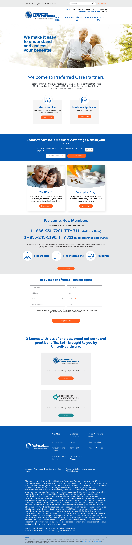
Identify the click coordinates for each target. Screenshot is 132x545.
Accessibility (57, 442)
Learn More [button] (84, 116)
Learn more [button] (47, 117)
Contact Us (101, 18)
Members (69, 17)
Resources (90, 17)
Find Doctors (41, 255)
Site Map (56, 434)
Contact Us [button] (66, 268)
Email (70, 304)
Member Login (33, 3)
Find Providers (49, 3)
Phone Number (37, 304)
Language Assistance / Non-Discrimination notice (43, 470)
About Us (79, 18)
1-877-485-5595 (80, 9)
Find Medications (73, 255)
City (70, 293)
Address (35, 293)
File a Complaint (95, 442)
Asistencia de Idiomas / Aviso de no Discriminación (80, 470)
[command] (40, 15)
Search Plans (77, 156)
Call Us (104, 11)
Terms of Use (76, 448)
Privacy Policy (86, 541)
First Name (36, 287)
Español (102, 3)
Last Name (72, 287)
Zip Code (72, 299)
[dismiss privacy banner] (106, 537)
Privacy (73, 442)
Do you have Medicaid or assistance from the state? (59, 149)
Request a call (66, 321)
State (34, 299)
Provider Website (95, 448)
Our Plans (57, 18)
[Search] (93, 3)
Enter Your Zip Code (55, 156)
